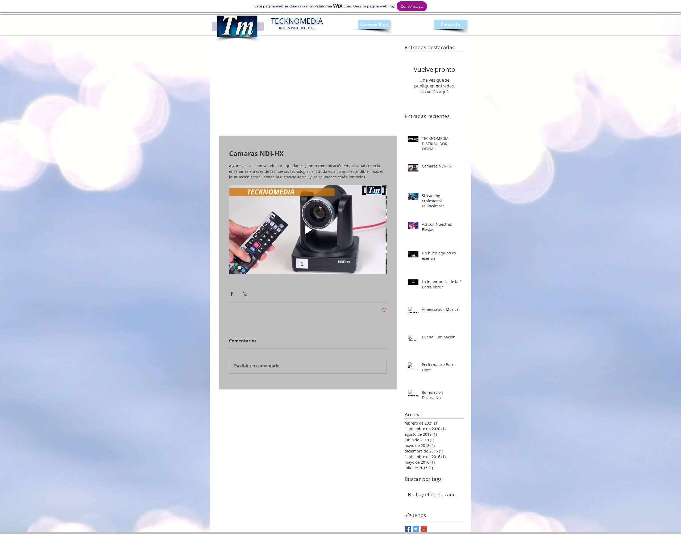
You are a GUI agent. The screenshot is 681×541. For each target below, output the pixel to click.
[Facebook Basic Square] (408, 529)
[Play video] (308, 229)
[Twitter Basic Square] (416, 529)
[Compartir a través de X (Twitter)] (244, 293)
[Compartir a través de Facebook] (231, 293)
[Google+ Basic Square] (424, 529)
